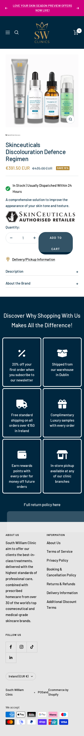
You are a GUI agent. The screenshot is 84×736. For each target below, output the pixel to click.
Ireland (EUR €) (18, 676)
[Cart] (76, 32)
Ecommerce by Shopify (58, 692)
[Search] (16, 32)
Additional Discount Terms (62, 604)
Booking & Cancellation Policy (61, 572)
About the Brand (18, 283)
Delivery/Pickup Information (33, 259)
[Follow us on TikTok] (32, 647)
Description (14, 271)
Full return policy (38, 504)
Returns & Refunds (61, 584)
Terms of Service (60, 551)
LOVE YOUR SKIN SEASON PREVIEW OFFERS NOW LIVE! (42, 8)
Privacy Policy (57, 560)
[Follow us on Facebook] (11, 647)
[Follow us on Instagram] (21, 647)
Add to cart (56, 243)
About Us (53, 543)
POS (40, 692)
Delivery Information (62, 593)
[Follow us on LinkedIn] (11, 657)
